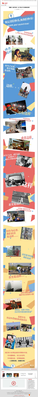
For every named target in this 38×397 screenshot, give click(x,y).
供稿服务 (22, 392)
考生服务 (13, 392)
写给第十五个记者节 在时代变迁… (31, 388)
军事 (8, 0)
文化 (23, 0)
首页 (2, 0)
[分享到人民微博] (4, 369)
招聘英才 (16, 392)
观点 (14, 0)
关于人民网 (11, 392)
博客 (27, 0)
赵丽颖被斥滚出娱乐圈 (4, 377)
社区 (26, 0)
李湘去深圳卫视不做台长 (25, 377)
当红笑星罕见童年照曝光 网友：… (31, 381)
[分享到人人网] (7, 369)
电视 (25, 0)
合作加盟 (20, 392)
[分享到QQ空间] (6, 369)
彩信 (31, 0)
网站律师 (26, 392)
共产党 (3, 0)
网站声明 (24, 392)
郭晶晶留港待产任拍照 (32, 377)
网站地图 (35, 0)
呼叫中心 (28, 392)
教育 (11, 0)
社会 (12, 0)
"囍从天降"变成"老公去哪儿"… (31, 387)
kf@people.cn (22, 391)
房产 (19, 0)
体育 (20, 0)
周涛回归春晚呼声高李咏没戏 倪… (31, 382)
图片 (13, 0)
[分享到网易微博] (9, 369)
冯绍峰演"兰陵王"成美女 (10, 375)
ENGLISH (30, 392)
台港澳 (10, 0)
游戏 (30, 0)
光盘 (32, 0)
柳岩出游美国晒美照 (18, 374)
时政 (6, 0)
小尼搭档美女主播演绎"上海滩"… (31, 380)
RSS (33, 0)
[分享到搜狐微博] (8, 369)
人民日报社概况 (8, 392)
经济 (17, 0)
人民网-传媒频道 (17, 9)
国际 (7, 0)
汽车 (18, 0)
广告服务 (18, 392)
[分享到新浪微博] (5, 369)
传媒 (24, 0)
